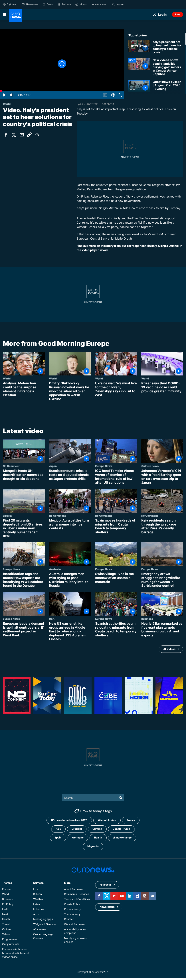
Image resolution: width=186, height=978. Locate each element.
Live (177, 14)
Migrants (93, 846)
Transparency (72, 914)
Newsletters (107, 906)
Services (38, 882)
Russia (131, 820)
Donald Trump (121, 828)
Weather (38, 899)
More (67, 882)
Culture (6, 929)
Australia (55, 569)
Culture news (150, 465)
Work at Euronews (74, 924)
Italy (58, 828)
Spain (58, 837)
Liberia (7, 515)
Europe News (103, 465)
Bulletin (37, 894)
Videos (6, 934)
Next (5, 914)
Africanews (39, 929)
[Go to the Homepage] (15, 15)
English (10, 4)
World (7, 378)
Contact (69, 919)
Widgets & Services (44, 924)
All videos (169, 648)
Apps (36, 914)
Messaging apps (43, 919)
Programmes (9, 939)
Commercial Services (76, 894)
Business (147, 618)
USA (51, 618)
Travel (5, 924)
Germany (78, 837)
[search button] (113, 4)
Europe (6, 889)
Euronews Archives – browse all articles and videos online (15, 953)
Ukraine (97, 828)
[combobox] (132, 4)
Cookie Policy (72, 904)
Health (98, 837)
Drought (77, 828)
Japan (53, 465)
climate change (122, 837)
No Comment (11, 465)
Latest (37, 904)
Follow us (38, 909)
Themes (7, 882)
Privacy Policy (72, 909)
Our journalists (10, 944)
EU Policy (7, 904)
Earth (5, 909)
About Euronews (73, 889)
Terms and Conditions (77, 899)
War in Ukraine (107, 820)
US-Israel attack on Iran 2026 (69, 820)
